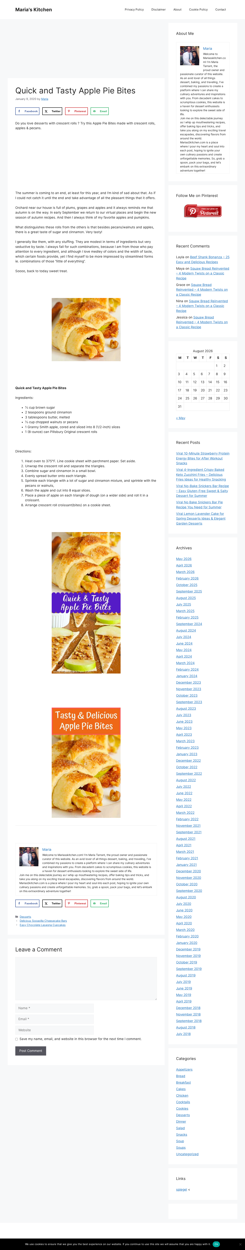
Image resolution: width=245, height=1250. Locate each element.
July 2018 (183, 1034)
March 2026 (185, 572)
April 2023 (184, 734)
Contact (220, 9)
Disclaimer (158, 9)
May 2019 (183, 995)
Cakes (181, 1089)
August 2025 (186, 598)
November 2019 (188, 956)
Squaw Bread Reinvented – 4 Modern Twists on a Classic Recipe (202, 273)
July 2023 (183, 715)
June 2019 (184, 988)
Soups (181, 1148)
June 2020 (184, 910)
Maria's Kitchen (33, 9)
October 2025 (186, 585)
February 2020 (187, 936)
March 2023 (185, 741)
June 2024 (184, 643)
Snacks (181, 1135)
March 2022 (185, 813)
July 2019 (183, 982)
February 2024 (187, 669)
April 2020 (184, 923)
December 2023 (188, 682)
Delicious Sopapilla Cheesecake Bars (43, 920)
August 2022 (186, 780)
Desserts (25, 916)
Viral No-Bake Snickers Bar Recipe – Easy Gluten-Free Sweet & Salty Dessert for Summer (202, 491)
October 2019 (186, 962)
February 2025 (187, 617)
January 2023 (186, 754)
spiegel (181, 1189)
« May (180, 418)
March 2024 (185, 663)
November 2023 (188, 689)
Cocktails (183, 1102)
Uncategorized (187, 1154)
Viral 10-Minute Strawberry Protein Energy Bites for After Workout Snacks (202, 458)
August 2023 (186, 708)
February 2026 (187, 578)
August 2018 (185, 1027)
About (177, 9)
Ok (216, 1244)
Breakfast (183, 1082)
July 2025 (183, 604)
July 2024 (183, 637)
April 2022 (184, 806)
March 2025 (185, 611)
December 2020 (188, 871)
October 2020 (187, 884)
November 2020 (188, 878)
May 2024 (184, 650)
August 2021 (185, 839)
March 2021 (185, 852)
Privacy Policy (134, 9)
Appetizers (184, 1069)
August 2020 (186, 897)
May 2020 (184, 917)
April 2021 (183, 845)
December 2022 (188, 761)
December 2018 (188, 1008)
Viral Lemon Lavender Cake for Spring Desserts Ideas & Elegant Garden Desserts (200, 518)
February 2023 (187, 748)
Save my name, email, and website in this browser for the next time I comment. (81, 1039)
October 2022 (186, 767)
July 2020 (183, 904)
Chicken (182, 1095)
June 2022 (184, 793)
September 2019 (189, 969)
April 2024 (184, 656)
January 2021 (186, 865)
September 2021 (189, 832)
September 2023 (189, 702)
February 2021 (187, 858)
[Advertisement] (86, 50)
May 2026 (184, 559)
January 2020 (186, 943)
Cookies (182, 1108)
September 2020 (189, 891)
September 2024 (189, 624)
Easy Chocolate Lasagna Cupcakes (43, 925)
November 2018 (188, 1014)
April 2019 (184, 1001)
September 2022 (189, 774)
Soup (180, 1141)
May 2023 (184, 728)
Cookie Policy (198, 9)
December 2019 (188, 949)
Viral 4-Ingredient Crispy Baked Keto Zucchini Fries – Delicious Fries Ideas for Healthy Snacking (201, 474)
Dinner (181, 1121)
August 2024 (186, 630)
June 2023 (184, 721)
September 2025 (189, 591)
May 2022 (183, 800)
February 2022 (187, 819)
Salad (180, 1128)
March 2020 (185, 930)
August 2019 (186, 975)
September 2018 (189, 1021)
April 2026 (184, 565)
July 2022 (183, 787)
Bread (180, 1076)
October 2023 (187, 695)
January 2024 (186, 676)
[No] (240, 1244)
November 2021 (188, 826)
